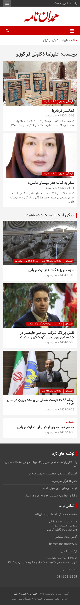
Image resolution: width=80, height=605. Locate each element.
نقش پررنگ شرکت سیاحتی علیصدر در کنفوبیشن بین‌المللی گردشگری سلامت (47, 335)
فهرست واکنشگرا (7, 3)
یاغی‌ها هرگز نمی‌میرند (64, 481)
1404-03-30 (67, 342)
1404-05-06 (67, 275)
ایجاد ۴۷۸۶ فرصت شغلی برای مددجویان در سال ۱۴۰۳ (40, 402)
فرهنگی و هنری (66, 101)
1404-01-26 (67, 410)
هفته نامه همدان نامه (25, 593)
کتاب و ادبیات (49, 101)
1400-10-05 (67, 116)
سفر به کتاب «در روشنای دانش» (51, 182)
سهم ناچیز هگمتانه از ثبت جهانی (51, 270)
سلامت (58, 324)
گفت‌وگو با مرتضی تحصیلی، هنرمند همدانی (52, 473)
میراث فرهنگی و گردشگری (26, 261)
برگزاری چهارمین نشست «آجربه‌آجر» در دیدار (51, 495)
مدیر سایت (51, 116)
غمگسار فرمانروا (63, 110)
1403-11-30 (67, 432)
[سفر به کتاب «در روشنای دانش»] (40, 155)
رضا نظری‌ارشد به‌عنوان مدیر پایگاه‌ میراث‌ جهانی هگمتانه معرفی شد (41, 464)
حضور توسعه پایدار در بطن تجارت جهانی (45, 427)
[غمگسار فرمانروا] (40, 83)
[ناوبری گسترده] (72, 30)
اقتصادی (69, 261)
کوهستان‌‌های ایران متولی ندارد (59, 488)
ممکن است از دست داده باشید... (48, 215)
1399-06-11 (67, 188)
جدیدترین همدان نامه (51, 261)
